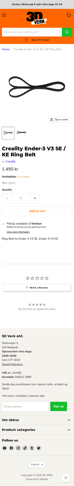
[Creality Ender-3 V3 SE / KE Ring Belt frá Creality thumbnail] (8, 133)
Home (5, 49)
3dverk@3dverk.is (12, 364)
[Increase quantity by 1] (35, 198)
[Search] (67, 32)
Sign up (58, 406)
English (35, 464)
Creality (11, 161)
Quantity (7, 189)
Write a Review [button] (39, 287)
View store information (18, 232)
